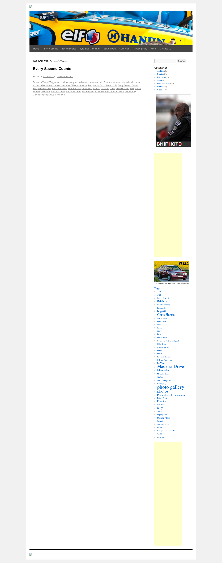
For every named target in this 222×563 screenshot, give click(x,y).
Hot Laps (161, 77)
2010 (159, 291)
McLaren (45, 91)
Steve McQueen (102, 91)
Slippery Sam (162, 414)
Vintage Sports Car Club (166, 430)
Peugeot (81, 91)
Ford (35, 88)
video (121, 91)
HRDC (160, 350)
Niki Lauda (71, 91)
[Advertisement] (168, 205)
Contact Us (165, 48)
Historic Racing (163, 347)
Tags (157, 288)
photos (162, 391)
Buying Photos (69, 48)
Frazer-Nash (162, 337)
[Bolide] (30, 555)
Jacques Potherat (163, 357)
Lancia (96, 88)
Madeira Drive (170, 366)
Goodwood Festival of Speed (168, 341)
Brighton (162, 301)
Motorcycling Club (164, 380)
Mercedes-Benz (163, 374)
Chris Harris (166, 314)
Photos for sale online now (171, 395)
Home (36, 48)
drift (159, 324)
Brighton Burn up (163, 304)
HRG (159, 353)
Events (160, 74)
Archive (160, 70)
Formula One (44, 88)
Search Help (110, 48)
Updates (160, 86)
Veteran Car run (163, 424)
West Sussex (161, 437)
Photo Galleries (50, 48)
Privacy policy (140, 48)
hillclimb (161, 343)
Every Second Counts (52, 68)
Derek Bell (162, 321)
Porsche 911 (161, 404)
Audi (90, 85)
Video (45, 82)
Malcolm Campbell (125, 88)
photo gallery (170, 386)
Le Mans (105, 88)
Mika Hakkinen (58, 91)
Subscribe (124, 48)
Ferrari (160, 328)
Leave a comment (56, 94)
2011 (160, 295)
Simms (159, 411)
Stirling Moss (163, 417)
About (153, 48)
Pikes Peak (162, 398)
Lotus (112, 88)
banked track (163, 298)
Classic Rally (162, 318)
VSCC (159, 434)
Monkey (160, 377)
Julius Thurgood (165, 359)
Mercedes (163, 370)
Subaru (114, 91)
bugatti (161, 311)
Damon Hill (111, 85)
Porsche (90, 91)
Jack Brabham (74, 88)
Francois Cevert (59, 88)
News (159, 80)
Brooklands (161, 308)
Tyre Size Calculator (90, 48)
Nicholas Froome (65, 76)
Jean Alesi (87, 88)
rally (160, 408)
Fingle (159, 331)
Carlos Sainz (99, 85)
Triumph (160, 421)
